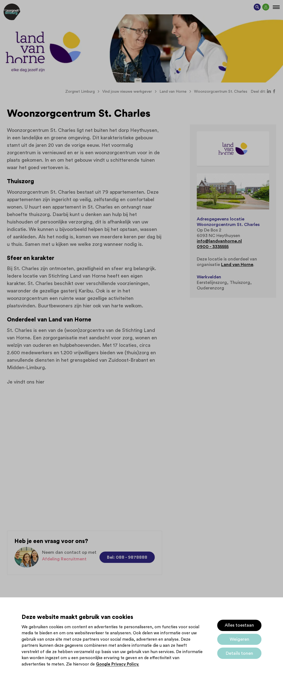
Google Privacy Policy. (117, 664)
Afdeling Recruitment (64, 559)
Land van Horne (237, 264)
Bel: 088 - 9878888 (127, 557)
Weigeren (239, 639)
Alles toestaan (239, 625)
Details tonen (239, 653)
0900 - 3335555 (213, 246)
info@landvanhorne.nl (219, 241)
